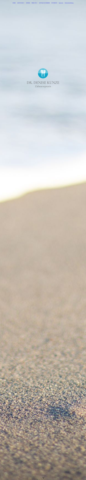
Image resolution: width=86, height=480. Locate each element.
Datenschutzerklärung (69, 2)
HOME (14, 2)
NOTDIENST (54, 2)
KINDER (28, 2)
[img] (43, 240)
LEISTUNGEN (20, 2)
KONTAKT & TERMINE (44, 2)
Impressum (61, 2)
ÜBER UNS (34, 2)
